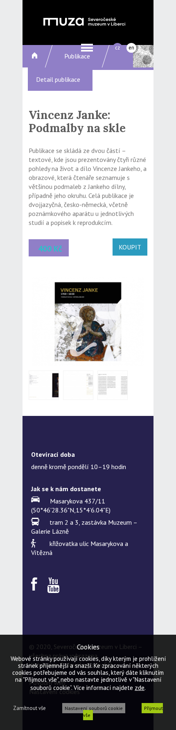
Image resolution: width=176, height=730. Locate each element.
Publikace (77, 56)
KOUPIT (130, 247)
